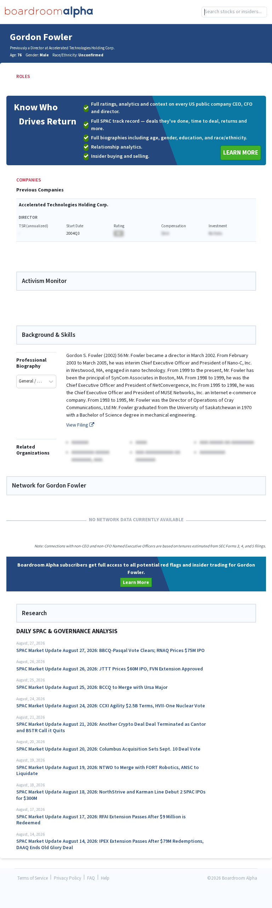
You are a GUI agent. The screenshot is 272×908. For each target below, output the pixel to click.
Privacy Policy (67, 878)
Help (105, 878)
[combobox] (234, 12)
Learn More (240, 153)
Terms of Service (32, 878)
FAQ (91, 878)
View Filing (77, 425)
